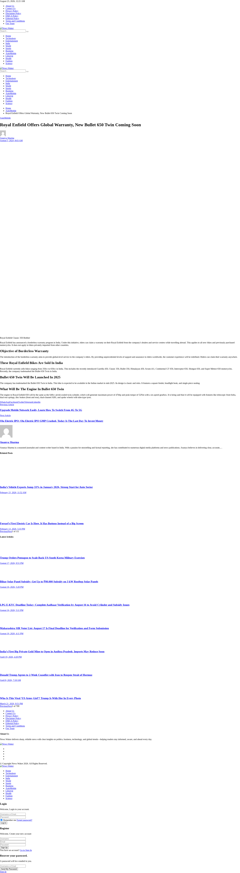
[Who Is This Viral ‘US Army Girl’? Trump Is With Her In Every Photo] (120, 688)
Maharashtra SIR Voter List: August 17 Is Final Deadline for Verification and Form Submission (54, 628)
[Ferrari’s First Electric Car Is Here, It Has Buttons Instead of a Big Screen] (120, 506)
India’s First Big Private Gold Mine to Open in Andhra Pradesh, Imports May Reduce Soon (52, 651)
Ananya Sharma (7, 138)
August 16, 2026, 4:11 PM (11, 633)
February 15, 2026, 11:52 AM (13, 492)
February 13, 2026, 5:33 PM (12, 529)
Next (10, 531)
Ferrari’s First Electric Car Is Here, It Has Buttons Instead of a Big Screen (42, 523)
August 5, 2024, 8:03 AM (11, 140)
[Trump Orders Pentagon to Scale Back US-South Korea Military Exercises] (120, 547)
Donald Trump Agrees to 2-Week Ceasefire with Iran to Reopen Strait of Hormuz (46, 674)
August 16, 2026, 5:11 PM (11, 610)
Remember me (9, 820)
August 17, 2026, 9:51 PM (11, 563)
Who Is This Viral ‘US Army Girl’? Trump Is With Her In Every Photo (40, 698)
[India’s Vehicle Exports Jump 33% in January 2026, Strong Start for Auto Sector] (120, 470)
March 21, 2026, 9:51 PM (11, 703)
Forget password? (24, 820)
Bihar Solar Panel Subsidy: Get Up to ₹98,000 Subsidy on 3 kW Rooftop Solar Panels (49, 581)
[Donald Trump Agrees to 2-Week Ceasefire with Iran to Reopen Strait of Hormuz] (120, 664)
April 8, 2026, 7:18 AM (10, 680)
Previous (4, 531)
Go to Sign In (26, 850)
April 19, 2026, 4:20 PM (11, 657)
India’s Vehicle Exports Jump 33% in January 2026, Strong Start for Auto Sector (46, 487)
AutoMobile (5, 118)
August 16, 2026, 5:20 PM (11, 587)
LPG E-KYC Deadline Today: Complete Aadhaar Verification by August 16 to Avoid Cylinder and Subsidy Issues (64, 604)
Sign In (3, 871)
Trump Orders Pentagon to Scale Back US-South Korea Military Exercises (42, 557)
